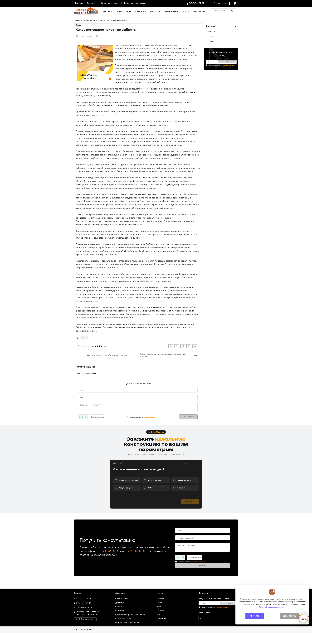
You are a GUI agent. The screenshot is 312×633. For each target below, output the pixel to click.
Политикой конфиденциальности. (272, 607)
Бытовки (160, 599)
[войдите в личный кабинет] (229, 3)
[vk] (200, 618)
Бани (159, 607)
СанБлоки (161, 611)
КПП (159, 615)
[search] (232, 11)
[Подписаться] (227, 61)
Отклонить (289, 616)
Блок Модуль (87, 630)
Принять (254, 616)
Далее (188, 501)
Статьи (78, 25)
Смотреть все (161, 618)
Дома (159, 603)
